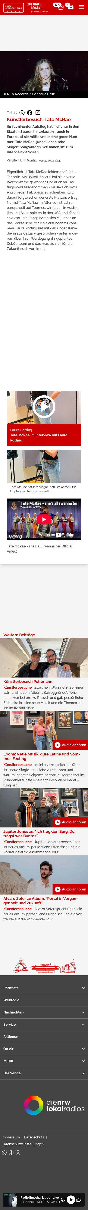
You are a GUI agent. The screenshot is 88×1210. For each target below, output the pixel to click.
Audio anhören (70, 745)
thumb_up (78, 1199)
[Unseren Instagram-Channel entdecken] (18, 1152)
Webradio (11, 1000)
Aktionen (10, 1037)
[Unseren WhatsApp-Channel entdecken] (4, 1152)
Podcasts (10, 988)
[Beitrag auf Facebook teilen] (29, 112)
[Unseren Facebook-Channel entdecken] (11, 1152)
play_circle (71, 1200)
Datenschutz (34, 1137)
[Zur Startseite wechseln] (13, 8)
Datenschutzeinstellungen (23, 1144)
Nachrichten (13, 1012)
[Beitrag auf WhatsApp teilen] (22, 112)
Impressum (11, 1137)
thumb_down (63, 1199)
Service (9, 1024)
